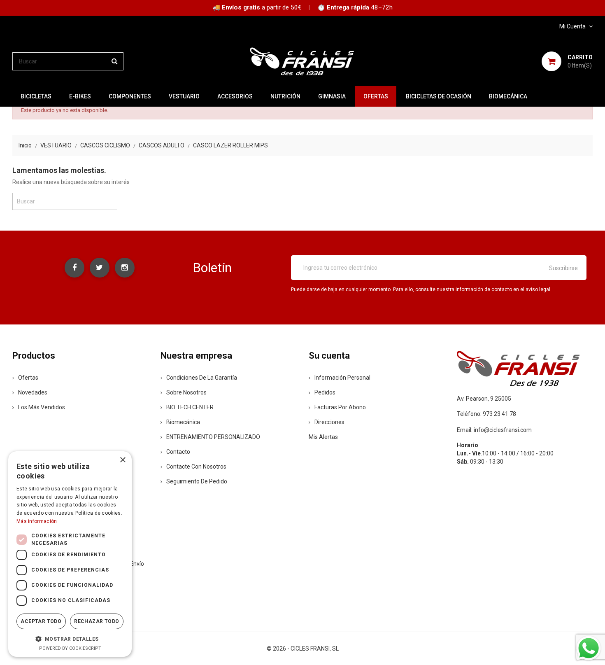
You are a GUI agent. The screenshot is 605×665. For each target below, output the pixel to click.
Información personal (342, 377)
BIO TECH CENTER (190, 407)
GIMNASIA (332, 96)
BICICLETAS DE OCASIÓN (438, 96)
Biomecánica (508, 96)
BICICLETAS (36, 96)
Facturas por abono (340, 407)
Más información (36, 521)
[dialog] (70, 554)
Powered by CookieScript (70, 648)
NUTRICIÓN (285, 96)
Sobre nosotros (186, 392)
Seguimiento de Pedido (196, 481)
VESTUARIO (184, 96)
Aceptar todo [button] (41, 621)
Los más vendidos (41, 407)
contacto (178, 451)
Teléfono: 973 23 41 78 (486, 414)
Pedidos (324, 392)
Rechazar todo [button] (96, 621)
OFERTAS (375, 96)
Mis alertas (323, 437)
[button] (69, 639)
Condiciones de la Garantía (201, 377)
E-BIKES (80, 96)
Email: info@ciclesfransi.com (494, 430)
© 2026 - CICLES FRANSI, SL (303, 648)
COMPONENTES (130, 96)
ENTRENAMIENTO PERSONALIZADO (213, 437)
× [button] (122, 460)
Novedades (32, 392)
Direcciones (329, 422)
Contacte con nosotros (196, 466)
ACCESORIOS (235, 96)
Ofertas (28, 377)
